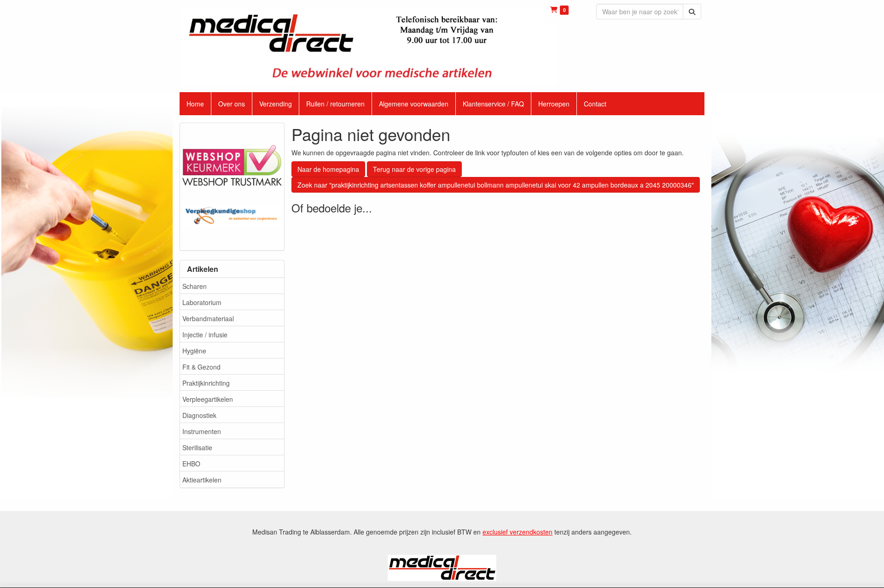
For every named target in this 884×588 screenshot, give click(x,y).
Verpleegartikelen (207, 399)
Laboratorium (201, 302)
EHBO (191, 463)
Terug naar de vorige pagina (414, 169)
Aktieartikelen (201, 479)
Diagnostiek (199, 415)
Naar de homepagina (328, 169)
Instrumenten (201, 431)
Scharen (194, 286)
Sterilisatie (197, 447)
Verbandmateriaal (208, 318)
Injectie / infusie (204, 334)
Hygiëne (194, 350)
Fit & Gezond (201, 366)
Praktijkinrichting (206, 383)
